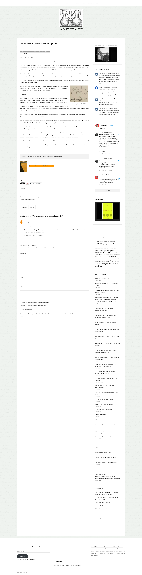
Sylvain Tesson (85, 197)
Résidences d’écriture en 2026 (102, 278)
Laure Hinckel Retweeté (108, 132)
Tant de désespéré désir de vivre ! (103, 452)
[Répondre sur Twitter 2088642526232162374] (100, 154)
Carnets (46, 3)
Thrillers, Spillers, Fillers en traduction (104, 404)
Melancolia (69, 197)
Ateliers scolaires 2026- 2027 (91, 3)
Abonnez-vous (22, 556)
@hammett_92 (106, 134)
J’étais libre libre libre (100, 432)
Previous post (24, 207)
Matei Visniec (106, 250)
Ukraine (97, 263)
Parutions (112, 254)
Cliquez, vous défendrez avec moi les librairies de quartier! (41, 166)
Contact (77, 3)
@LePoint (103, 151)
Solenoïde (116, 258)
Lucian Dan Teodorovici (108, 248)
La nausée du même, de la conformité (103, 409)
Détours (97, 419)
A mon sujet (68, 3)
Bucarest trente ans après (107, 241)
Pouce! (96, 447)
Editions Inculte (106, 246)
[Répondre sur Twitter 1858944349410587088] (100, 185)
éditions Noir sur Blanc (50, 197)
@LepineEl (111, 136)
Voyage (104, 263)
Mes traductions (57, 3)
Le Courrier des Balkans (105, 549)
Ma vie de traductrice (61, 197)
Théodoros (107, 261)
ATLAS (96, 549)
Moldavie (97, 254)
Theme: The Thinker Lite (22, 572)
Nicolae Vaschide (102, 254)
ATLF (96, 241)
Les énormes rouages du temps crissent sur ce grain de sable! (62, 76)
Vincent (101, 134)
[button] (104, 215)
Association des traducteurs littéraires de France (110, 547)
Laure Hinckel (40, 48)
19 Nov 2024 (116, 177)
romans (107, 256)
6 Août (112, 160)
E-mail (22, 286)
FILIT (114, 246)
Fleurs (117, 246)
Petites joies (117, 254)
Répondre (40, 235)
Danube (115, 244)
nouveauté (107, 254)
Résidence (97, 259)
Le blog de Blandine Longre (112, 553)
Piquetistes (102, 256)
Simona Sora (109, 259)
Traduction (114, 261)
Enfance (111, 246)
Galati (96, 248)
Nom (21, 277)
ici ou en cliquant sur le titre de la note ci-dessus (44, 78)
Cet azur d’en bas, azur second (102, 442)
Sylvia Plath (102, 261)
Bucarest (100, 241)
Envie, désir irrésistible (100, 414)
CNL (92, 549)
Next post (32, 207)
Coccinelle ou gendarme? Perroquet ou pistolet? (106, 462)
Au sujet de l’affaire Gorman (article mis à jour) (106, 437)
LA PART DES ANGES (71, 29)
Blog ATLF (94, 547)
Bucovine (113, 241)
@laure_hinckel (110, 177)
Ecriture (96, 246)
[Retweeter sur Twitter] (102, 132)
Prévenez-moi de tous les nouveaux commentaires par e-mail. (35, 302)
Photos (98, 256)
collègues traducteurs (108, 244)
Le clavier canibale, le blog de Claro (113, 551)
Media (112, 250)
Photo (96, 256)
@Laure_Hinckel (103, 146)
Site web (22, 295)
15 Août (112, 134)
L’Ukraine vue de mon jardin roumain (104, 399)
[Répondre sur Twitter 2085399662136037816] (100, 170)
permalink (32, 199)
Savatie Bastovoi (103, 259)
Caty (103, 244)
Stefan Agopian (97, 261)
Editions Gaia (100, 246)
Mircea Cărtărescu (76, 197)
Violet (21, 199)
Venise (100, 263)
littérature (100, 248)
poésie (105, 256)
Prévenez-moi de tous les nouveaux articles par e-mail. (33, 305)
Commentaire (23, 253)
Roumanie (112, 256)
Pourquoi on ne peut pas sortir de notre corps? (105, 457)
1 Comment (23, 48)
